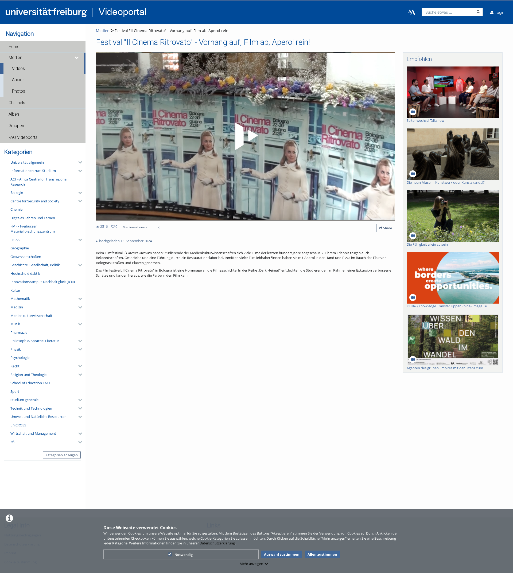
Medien (15, 57)
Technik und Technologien (31, 408)
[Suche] (478, 12)
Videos (18, 68)
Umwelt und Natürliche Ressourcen (38, 416)
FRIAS (15, 239)
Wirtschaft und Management (33, 433)
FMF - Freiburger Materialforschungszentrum (32, 229)
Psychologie (19, 357)
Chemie (16, 209)
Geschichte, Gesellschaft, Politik (35, 264)
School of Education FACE (30, 382)
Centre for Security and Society (34, 201)
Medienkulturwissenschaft (31, 315)
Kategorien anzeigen (61, 455)
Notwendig (183, 554)
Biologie (16, 192)
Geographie (19, 248)
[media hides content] (77, 58)
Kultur (15, 290)
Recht (15, 366)
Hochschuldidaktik (25, 273)
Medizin (16, 307)
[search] (448, 12)
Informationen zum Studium (33, 170)
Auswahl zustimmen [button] (282, 554)
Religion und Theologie (28, 374)
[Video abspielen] (245, 136)
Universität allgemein (27, 162)
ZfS (12, 441)
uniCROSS (18, 425)
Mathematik (20, 298)
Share (387, 228)
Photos (18, 91)
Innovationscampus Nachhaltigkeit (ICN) (42, 281)
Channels (17, 102)
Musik (15, 323)
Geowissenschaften (25, 256)
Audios (18, 79)
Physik (15, 349)
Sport (14, 391)
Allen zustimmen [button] (322, 554)
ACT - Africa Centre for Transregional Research (38, 182)
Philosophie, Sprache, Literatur (34, 340)
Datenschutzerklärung (217, 543)
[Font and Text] (412, 12)
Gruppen (16, 125)
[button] (43, 46)
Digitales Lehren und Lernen (32, 217)
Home (14, 46)
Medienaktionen (135, 227)
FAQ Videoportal (23, 137)
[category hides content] (78, 162)
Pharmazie (18, 332)
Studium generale (24, 399)
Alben (14, 114)
